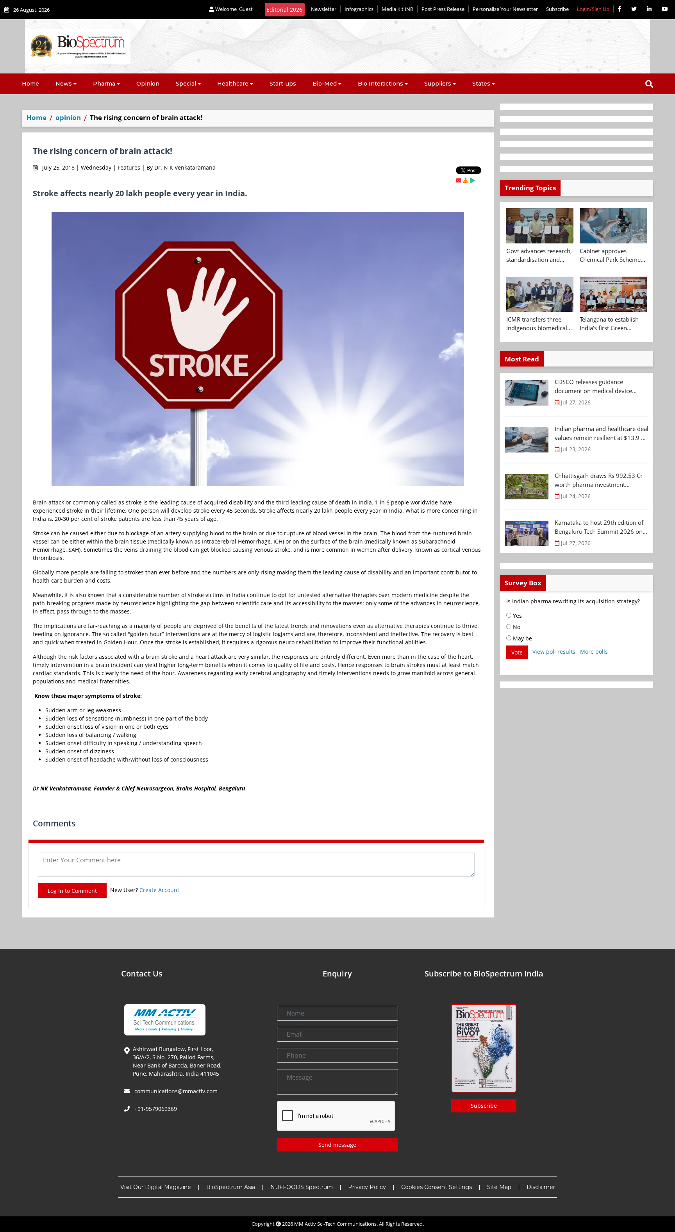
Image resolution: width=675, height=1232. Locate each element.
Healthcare (232, 83)
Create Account (159, 890)
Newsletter (323, 9)
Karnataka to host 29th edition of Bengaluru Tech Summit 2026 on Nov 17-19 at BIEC (599, 527)
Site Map (499, 1187)
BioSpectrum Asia (230, 1187)
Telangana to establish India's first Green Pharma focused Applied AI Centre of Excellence (613, 324)
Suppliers (437, 83)
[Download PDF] (465, 180)
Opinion (147, 83)
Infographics (359, 9)
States (481, 83)
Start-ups (283, 83)
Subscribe (557, 9)
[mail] (458, 180)
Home (30, 83)
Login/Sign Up (593, 9)
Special (186, 83)
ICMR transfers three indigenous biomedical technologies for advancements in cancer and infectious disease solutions (538, 324)
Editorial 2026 (284, 9)
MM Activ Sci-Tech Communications (335, 1223)
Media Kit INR (397, 9)
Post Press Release (442, 9)
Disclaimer (541, 1187)
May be (521, 638)
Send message (337, 1144)
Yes (516, 615)
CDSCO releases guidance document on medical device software (593, 386)
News (63, 83)
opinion (68, 117)
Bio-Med (324, 83)
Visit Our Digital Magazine (155, 1187)
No (515, 627)
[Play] (472, 180)
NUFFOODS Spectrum (301, 1187)
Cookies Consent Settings (436, 1187)
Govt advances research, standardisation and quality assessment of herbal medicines (539, 255)
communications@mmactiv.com (175, 1091)
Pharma (104, 83)
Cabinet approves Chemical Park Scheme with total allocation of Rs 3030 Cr (610, 255)
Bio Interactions (380, 83)
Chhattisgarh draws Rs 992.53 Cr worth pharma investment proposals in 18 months (599, 480)
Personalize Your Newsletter (505, 9)
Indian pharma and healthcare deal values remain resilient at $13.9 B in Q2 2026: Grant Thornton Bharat (601, 433)
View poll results (553, 651)
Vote (517, 652)
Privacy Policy (367, 1187)
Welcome (233, 9)
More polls (594, 651)
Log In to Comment (72, 890)
